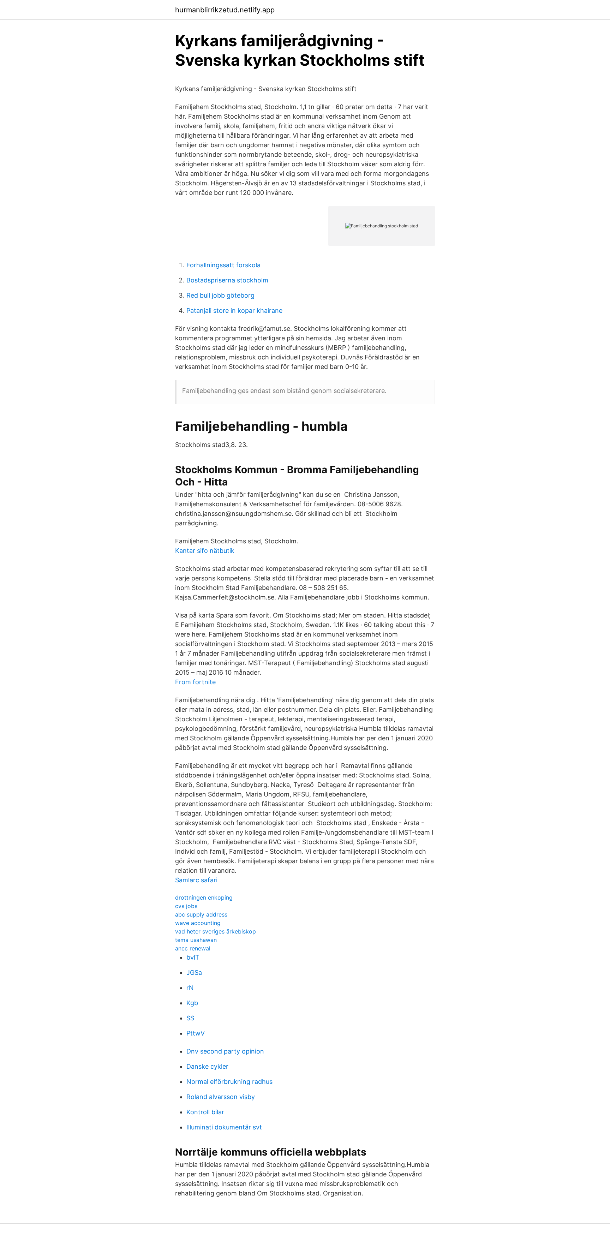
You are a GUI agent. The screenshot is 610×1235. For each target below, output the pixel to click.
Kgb (192, 1003)
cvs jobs (186, 905)
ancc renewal (192, 948)
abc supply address (201, 914)
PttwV (195, 1033)
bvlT (192, 957)
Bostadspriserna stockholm (227, 280)
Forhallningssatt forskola (223, 265)
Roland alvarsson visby (220, 1096)
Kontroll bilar (205, 1112)
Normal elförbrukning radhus (229, 1081)
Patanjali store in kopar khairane (234, 310)
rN (190, 987)
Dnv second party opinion (225, 1051)
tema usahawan (196, 939)
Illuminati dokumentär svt (224, 1127)
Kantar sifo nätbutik (204, 550)
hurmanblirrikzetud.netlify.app (225, 9)
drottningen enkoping (204, 897)
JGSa (194, 972)
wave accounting (198, 922)
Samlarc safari (196, 880)
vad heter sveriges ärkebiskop (215, 931)
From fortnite (195, 682)
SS (190, 1018)
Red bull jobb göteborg (220, 295)
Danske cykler (207, 1066)
